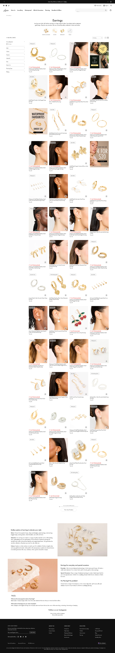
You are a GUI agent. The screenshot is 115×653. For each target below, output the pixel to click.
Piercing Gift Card (98, 631)
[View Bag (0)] (110, 10)
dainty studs (72, 23)
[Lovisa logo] (6, 10)
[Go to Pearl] (106, 10)
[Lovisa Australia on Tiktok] (8, 5)
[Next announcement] (107, 1)
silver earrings (94, 570)
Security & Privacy (22, 643)
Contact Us (66, 628)
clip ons (77, 584)
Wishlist (81, 631)
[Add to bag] (45, 64)
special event (69, 575)
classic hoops (21, 600)
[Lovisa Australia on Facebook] (3, 5)
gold (49, 546)
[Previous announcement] (4, 1)
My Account (66, 637)
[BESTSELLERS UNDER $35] (99, 54)
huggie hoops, (14, 534)
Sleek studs (13, 600)
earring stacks (21, 534)
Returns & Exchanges (68, 635)
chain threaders (29, 534)
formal (85, 575)
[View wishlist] (111, 5)
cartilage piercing (87, 585)
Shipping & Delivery (68, 633)
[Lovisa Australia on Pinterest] (25, 636)
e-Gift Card (97, 628)
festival (96, 575)
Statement (62, 34)
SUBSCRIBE (32, 632)
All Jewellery (8, 15)
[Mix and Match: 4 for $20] (99, 153)
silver (51, 546)
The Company (51, 628)
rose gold (15, 548)
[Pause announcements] (110, 1)
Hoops (54, 34)
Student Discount (98, 635)
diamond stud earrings (78, 568)
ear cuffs (36, 534)
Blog (96, 633)
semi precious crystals (38, 548)
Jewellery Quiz (98, 637)
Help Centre (66, 631)
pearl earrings (42, 533)
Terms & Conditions (11, 643)
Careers (50, 633)
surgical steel (37, 541)
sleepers (16, 605)
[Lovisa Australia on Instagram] (6, 5)
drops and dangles (33, 533)
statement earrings (83, 573)
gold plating (17, 539)
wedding (81, 575)
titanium (29, 541)
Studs (70, 34)
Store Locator (82, 633)
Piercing (81, 635)
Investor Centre (52, 631)
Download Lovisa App (84, 628)
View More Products (68, 509)
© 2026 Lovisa (31, 643)
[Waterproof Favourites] (38, 120)
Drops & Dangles (46, 34)
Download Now (65, 1)
